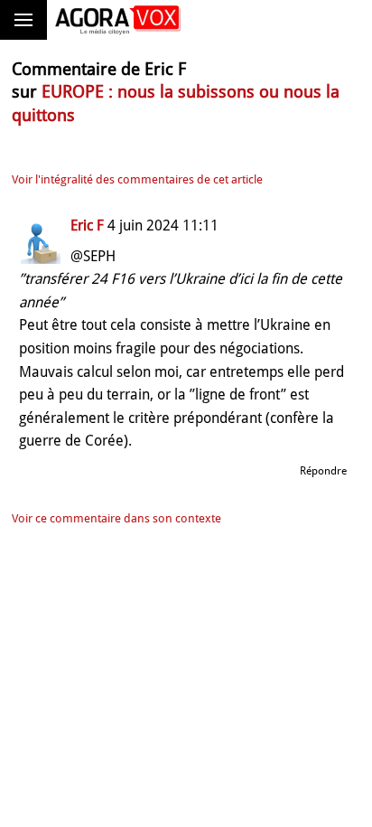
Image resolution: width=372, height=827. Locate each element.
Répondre (323, 471)
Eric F (87, 225)
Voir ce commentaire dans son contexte (116, 518)
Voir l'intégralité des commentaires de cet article (137, 179)
